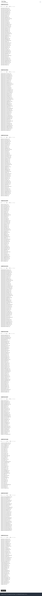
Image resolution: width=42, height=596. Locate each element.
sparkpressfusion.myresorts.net (5, 122)
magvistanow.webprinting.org (5, 541)
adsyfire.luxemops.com (4, 212)
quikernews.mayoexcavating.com (6, 157)
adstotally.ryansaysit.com (5, 373)
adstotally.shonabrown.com (5, 387)
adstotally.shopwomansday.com (5, 389)
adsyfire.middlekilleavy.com (5, 232)
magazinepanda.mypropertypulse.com (6, 317)
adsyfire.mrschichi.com (4, 244)
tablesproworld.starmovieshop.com (6, 500)
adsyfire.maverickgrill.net (5, 219)
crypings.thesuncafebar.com (5, 562)
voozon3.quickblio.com (4, 467)
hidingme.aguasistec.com (5, 407)
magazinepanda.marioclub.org (5, 282)
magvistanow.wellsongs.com (5, 542)
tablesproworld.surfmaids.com (5, 510)
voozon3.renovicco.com (4, 468)
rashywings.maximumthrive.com (6, 25)
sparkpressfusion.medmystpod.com (6, 95)
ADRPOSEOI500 (4, 331)
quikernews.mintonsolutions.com (6, 171)
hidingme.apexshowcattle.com (5, 426)
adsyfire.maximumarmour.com (5, 220)
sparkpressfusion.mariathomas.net (6, 85)
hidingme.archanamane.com (5, 428)
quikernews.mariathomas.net (5, 150)
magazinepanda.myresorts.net (5, 318)
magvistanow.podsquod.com (5, 561)
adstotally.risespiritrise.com (5, 367)
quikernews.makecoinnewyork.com (6, 149)
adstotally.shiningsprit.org (5, 386)
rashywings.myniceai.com (5, 54)
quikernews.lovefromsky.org (5, 144)
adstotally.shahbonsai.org (5, 381)
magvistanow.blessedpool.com (5, 551)
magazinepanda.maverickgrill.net (6, 284)
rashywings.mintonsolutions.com (6, 40)
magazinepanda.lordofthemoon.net (6, 274)
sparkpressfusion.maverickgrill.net (6, 88)
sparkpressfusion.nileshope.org (5, 130)
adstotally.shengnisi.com (4, 383)
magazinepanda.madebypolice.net (6, 279)
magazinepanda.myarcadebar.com (6, 311)
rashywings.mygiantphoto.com (5, 53)
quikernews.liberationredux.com (6, 141)
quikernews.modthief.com (5, 172)
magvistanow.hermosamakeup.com (6, 557)
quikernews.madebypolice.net (5, 148)
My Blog (3, 1)
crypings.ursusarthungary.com (5, 578)
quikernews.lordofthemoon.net (5, 143)
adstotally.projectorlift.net (5, 353)
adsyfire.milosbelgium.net (5, 235)
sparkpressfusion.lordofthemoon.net (6, 78)
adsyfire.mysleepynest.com (5, 254)
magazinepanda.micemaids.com (6, 296)
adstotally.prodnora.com (4, 351)
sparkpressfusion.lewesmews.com (6, 73)
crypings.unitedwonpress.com (5, 577)
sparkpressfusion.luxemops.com (6, 81)
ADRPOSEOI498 (4, 439)
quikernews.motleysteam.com (5, 178)
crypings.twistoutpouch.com (5, 573)
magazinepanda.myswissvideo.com (6, 320)
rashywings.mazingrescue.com (5, 27)
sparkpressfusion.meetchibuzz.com (6, 96)
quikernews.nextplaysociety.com (6, 193)
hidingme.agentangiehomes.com (6, 404)
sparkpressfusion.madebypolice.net (6, 82)
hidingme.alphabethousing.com (5, 415)
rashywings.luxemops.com (5, 16)
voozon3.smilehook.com (4, 447)
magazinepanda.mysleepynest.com (6, 319)
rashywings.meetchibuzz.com (5, 31)
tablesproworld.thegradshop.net (5, 523)
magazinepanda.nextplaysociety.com (6, 324)
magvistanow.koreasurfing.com (5, 558)
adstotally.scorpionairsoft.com (5, 376)
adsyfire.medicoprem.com (5, 225)
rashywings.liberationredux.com (6, 10)
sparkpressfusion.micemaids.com (6, 100)
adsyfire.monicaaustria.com (5, 240)
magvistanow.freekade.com (5, 556)
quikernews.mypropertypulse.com (6, 186)
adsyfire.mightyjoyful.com (5, 234)
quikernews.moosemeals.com (5, 177)
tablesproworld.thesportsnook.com (6, 530)
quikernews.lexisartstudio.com (5, 140)
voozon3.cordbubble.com (5, 445)
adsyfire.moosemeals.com (5, 242)
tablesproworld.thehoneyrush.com (6, 526)
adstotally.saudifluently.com (5, 375)
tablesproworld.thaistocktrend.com (6, 517)
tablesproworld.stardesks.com (5, 499)
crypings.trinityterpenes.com (5, 571)
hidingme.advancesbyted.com (5, 401)
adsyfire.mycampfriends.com (5, 247)
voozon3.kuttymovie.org (4, 459)
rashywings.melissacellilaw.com (6, 32)
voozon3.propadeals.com (4, 446)
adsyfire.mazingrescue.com (5, 224)
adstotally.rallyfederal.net (5, 360)
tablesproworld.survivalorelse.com (6, 511)
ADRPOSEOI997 (4, 200)
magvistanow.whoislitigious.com (6, 543)
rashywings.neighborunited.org (5, 61)
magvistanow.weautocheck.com (5, 540)
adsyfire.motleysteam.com (5, 243)
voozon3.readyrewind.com (5, 475)
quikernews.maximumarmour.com (6, 155)
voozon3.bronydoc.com (4, 453)
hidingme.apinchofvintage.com (5, 427)
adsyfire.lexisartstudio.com (5, 205)
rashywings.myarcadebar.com (5, 49)
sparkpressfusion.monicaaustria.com (6, 109)
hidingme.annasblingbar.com (5, 422)
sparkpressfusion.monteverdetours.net (6, 110)
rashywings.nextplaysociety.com (6, 62)
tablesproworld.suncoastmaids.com (6, 508)
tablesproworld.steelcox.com (5, 502)
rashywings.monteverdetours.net (6, 45)
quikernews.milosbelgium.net (5, 170)
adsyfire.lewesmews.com (4, 204)
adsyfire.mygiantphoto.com (5, 249)
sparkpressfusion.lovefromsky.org (6, 79)
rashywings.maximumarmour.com (6, 24)
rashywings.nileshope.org (5, 64)
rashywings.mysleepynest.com (5, 57)
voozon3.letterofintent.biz (5, 471)
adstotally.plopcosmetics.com (5, 345)
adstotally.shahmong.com (5, 382)
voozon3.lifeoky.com (4, 463)
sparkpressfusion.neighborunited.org (6, 126)
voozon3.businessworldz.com (5, 455)
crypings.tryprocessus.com (5, 572)
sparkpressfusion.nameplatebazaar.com (7, 125)
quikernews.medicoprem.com (5, 159)
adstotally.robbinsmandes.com (5, 368)
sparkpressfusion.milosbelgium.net (6, 104)
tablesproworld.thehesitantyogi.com (6, 525)
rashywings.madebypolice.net (5, 17)
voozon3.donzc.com (4, 478)
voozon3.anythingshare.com (5, 470)
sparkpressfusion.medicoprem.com (6, 94)
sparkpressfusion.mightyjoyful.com (6, 103)
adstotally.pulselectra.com (5, 354)
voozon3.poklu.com (4, 474)
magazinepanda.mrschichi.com (5, 310)
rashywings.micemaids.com (5, 34)
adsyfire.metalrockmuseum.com (6, 229)
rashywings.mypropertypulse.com (6, 55)
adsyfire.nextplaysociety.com (5, 258)
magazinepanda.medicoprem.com (6, 290)
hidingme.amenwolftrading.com (6, 416)
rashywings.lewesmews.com (5, 8)
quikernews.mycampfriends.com (6, 181)
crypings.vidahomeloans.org (5, 581)
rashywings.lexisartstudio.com (5, 9)
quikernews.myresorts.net (5, 187)
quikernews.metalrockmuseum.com (6, 164)
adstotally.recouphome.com (5, 364)
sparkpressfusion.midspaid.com (5, 102)
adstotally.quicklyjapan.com (5, 357)
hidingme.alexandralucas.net (5, 413)
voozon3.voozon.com (4, 452)
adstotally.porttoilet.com (4, 349)
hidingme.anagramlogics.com (5, 419)
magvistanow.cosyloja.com (5, 554)
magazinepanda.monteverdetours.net (6, 306)
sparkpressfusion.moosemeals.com (6, 111)
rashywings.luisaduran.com (5, 15)
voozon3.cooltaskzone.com (5, 462)
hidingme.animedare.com (5, 421)
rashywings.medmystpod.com (5, 30)
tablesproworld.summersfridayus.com (6, 507)
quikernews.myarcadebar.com (5, 180)
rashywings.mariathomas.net (5, 19)
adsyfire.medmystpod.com (5, 226)
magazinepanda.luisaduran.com (5, 276)
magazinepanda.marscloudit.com (6, 283)
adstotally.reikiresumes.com (5, 365)
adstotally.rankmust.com (4, 361)
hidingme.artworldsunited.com (5, 434)
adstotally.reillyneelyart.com (5, 366)
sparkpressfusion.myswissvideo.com (6, 124)
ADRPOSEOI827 (4, 493)
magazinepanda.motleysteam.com (6, 309)
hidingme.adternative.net (4, 400)
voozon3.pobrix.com (4, 460)
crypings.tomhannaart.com (5, 566)
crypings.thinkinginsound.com (5, 563)
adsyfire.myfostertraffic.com (5, 248)
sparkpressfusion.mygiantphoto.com (6, 118)
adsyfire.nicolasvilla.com (5, 259)
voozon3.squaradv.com (4, 481)
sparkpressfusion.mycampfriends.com (6, 116)
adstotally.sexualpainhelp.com (5, 380)
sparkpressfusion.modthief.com (5, 107)
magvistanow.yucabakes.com (5, 548)
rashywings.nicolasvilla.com (5, 63)
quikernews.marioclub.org (5, 151)
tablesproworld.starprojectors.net (6, 501)
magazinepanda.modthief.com (5, 303)
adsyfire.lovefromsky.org (5, 210)
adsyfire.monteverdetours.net (5, 241)
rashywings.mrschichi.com (5, 48)
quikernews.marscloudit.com (5, 152)
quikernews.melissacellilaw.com (6, 163)
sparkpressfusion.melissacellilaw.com (6, 97)
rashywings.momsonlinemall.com (6, 42)
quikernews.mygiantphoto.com (5, 184)
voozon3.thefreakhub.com (5, 477)
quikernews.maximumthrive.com (6, 156)
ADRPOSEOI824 (4, 70)
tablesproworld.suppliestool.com (6, 509)
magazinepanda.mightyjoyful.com (6, 299)
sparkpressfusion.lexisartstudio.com (6, 74)
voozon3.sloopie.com (4, 448)
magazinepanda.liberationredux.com (6, 272)
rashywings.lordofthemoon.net (5, 12)
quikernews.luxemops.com (5, 147)
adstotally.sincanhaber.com (5, 391)
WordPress (25, 594)
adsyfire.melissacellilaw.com (5, 228)
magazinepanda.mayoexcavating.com (6, 288)
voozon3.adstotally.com (4, 469)
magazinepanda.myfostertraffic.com (6, 313)
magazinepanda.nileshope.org (5, 326)
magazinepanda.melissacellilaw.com (6, 294)
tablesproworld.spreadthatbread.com (6, 496)
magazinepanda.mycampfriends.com (6, 312)
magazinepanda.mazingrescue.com (6, 289)
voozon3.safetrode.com (4, 454)
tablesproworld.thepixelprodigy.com (6, 529)
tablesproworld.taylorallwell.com (6, 514)
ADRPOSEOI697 (4, 397)
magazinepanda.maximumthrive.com (6, 287)
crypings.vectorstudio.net (5, 580)
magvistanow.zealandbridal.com (6, 549)
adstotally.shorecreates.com (5, 390)
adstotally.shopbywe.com (5, 388)
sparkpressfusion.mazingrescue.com (6, 93)
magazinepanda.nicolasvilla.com (6, 325)
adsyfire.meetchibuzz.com (5, 227)
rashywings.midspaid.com (5, 37)
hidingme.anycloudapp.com (5, 423)
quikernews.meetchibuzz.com (5, 162)
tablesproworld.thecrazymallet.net (6, 518)
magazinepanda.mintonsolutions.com (6, 302)
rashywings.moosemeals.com (5, 46)
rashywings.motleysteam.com (5, 47)
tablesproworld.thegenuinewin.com (6, 522)
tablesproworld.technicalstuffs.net (6, 515)
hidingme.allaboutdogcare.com (5, 414)
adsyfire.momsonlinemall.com (5, 239)
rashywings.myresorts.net (5, 56)
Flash (16, 594)
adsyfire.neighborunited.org (5, 257)
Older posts (3, 590)
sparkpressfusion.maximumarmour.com (7, 89)
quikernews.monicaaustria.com (5, 174)
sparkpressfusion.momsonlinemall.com (7, 108)
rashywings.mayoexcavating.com (6, 26)
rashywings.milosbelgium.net (5, 39)
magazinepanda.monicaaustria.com (6, 305)
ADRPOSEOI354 (4, 4)
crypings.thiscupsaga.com (5, 564)
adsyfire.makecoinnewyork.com (6, 214)
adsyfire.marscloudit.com (5, 218)
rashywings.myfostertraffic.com (6, 52)
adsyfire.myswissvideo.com (5, 255)
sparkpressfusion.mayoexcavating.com (7, 92)
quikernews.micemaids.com (5, 165)
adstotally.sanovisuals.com (5, 374)
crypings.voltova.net (4, 584)
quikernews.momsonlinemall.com (6, 173)
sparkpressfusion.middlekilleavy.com (6, 101)
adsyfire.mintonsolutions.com (5, 236)
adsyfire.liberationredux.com (5, 206)
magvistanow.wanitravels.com (5, 539)
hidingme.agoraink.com (4, 406)
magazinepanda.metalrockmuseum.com (7, 295)
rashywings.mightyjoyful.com (5, 38)
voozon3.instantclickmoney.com (6, 484)
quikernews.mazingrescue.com (5, 158)
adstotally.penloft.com (4, 339)
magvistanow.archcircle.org (5, 550)
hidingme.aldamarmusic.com (5, 412)
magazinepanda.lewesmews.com (6, 269)
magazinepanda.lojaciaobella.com (6, 273)
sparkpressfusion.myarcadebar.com (6, 115)
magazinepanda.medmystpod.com (6, 291)
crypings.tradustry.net (4, 569)
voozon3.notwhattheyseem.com (5, 461)
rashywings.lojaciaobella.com (5, 11)
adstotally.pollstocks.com (5, 346)
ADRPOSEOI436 (4, 135)
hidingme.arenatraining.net (5, 429)
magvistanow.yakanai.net (5, 547)
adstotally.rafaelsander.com (5, 358)
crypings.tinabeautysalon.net (5, 565)
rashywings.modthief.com (5, 41)
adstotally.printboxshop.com (5, 350)
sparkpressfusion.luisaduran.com (6, 80)
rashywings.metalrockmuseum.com (6, 33)
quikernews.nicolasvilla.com (5, 194)
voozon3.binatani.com (4, 485)
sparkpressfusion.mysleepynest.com (6, 123)
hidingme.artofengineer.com (5, 431)
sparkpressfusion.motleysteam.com (6, 112)
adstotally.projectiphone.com (5, 352)
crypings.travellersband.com (5, 570)
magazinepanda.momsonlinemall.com (6, 304)
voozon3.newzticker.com (4, 466)
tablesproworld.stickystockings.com (6, 503)
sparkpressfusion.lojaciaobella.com (6, 77)
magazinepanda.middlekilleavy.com (6, 297)
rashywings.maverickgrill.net (5, 23)
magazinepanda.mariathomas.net (6, 281)
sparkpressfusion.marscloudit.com (6, 87)
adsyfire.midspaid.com (4, 233)
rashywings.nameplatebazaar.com (6, 60)
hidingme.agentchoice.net (5, 405)
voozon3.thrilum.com (4, 476)
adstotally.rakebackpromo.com (5, 359)
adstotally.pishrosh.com (4, 344)
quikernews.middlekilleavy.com (6, 166)
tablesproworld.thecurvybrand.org (6, 521)
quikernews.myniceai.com (5, 185)
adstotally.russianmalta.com (5, 372)
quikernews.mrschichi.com (5, 179)
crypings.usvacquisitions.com (5, 579)
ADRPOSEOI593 (4, 266)
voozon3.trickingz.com (4, 456)
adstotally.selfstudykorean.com (5, 379)
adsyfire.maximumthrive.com (5, 221)
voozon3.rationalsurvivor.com (5, 444)
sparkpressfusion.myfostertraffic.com (6, 117)
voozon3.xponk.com (4, 483)
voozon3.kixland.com (4, 486)
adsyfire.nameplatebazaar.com (5, 256)
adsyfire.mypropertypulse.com (5, 251)
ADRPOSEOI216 (4, 535)
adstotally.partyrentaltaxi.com (5, 336)
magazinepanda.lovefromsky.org (6, 275)
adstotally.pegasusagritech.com (5, 338)
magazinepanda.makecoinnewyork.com (7, 280)
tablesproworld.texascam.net (5, 516)
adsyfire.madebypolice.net (5, 213)
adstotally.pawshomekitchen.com (6, 337)
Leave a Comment (12, 6)
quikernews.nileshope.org (5, 195)
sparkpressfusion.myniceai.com (5, 119)
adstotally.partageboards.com (5, 335)
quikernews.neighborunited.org (5, 192)
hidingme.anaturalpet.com (5, 420)
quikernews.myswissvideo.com (5, 189)
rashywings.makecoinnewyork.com (6, 18)
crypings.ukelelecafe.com (5, 576)
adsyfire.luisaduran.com (4, 211)
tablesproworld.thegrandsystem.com (6, 524)
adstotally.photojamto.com (5, 342)
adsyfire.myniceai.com (4, 250)
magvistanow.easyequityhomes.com (6, 555)
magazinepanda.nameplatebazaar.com (6, 321)
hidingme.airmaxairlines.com (5, 408)
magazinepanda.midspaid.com (5, 298)
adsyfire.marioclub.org (4, 217)
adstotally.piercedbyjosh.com (5, 343)
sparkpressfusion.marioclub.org (5, 86)
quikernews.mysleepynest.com (5, 188)
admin (8, 6)
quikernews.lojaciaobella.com (5, 142)
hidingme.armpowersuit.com (5, 430)
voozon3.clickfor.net (4, 482)
